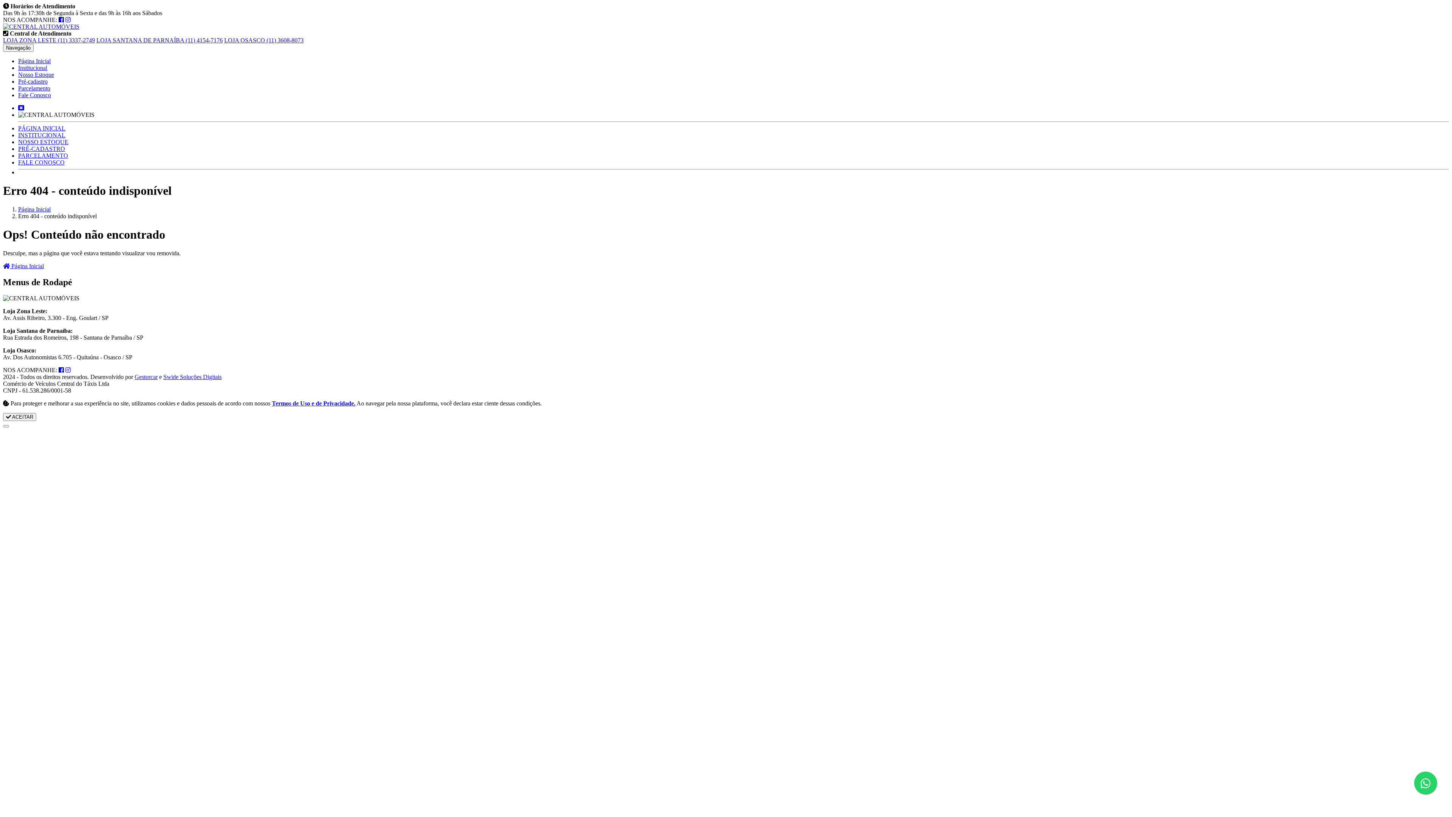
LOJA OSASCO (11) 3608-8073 (264, 40)
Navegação (18, 48)
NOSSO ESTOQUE (43, 142)
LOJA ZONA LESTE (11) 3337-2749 (49, 40)
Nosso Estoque (36, 74)
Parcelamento (34, 88)
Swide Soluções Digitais (192, 377)
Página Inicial (34, 61)
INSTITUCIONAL (41, 135)
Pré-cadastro (33, 81)
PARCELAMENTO (43, 155)
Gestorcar (146, 377)
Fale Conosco (34, 95)
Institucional (32, 68)
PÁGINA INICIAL (41, 128)
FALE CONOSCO (41, 162)
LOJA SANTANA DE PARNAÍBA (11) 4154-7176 (159, 40)
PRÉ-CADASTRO (41, 149)
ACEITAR (22, 417)
